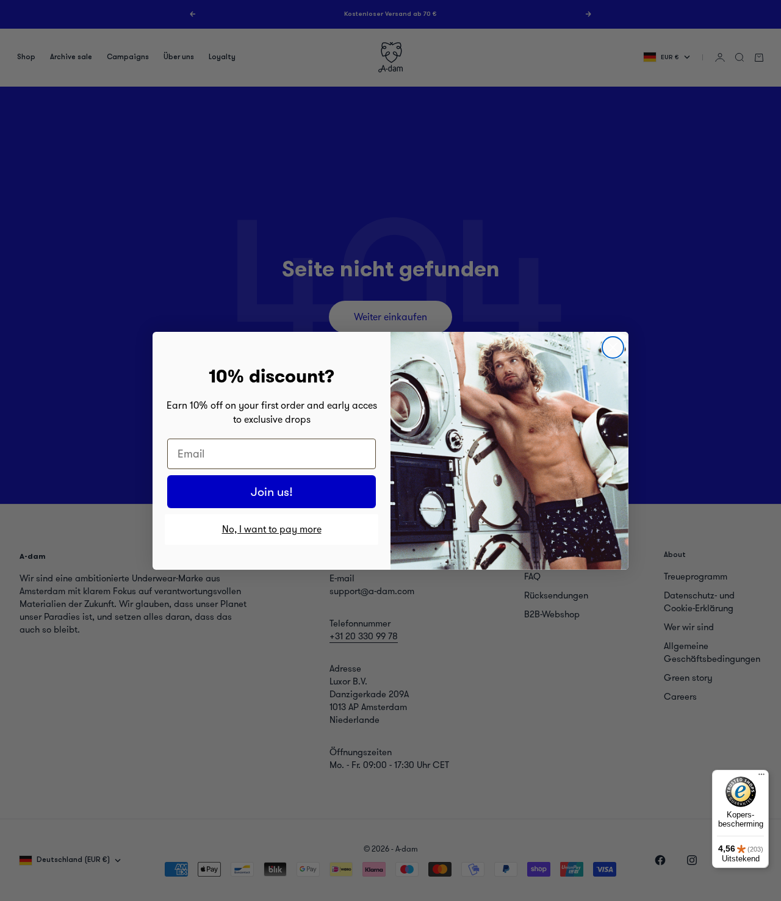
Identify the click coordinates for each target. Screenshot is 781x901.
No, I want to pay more (272, 529)
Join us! (272, 491)
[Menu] (761, 777)
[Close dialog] (613, 347)
